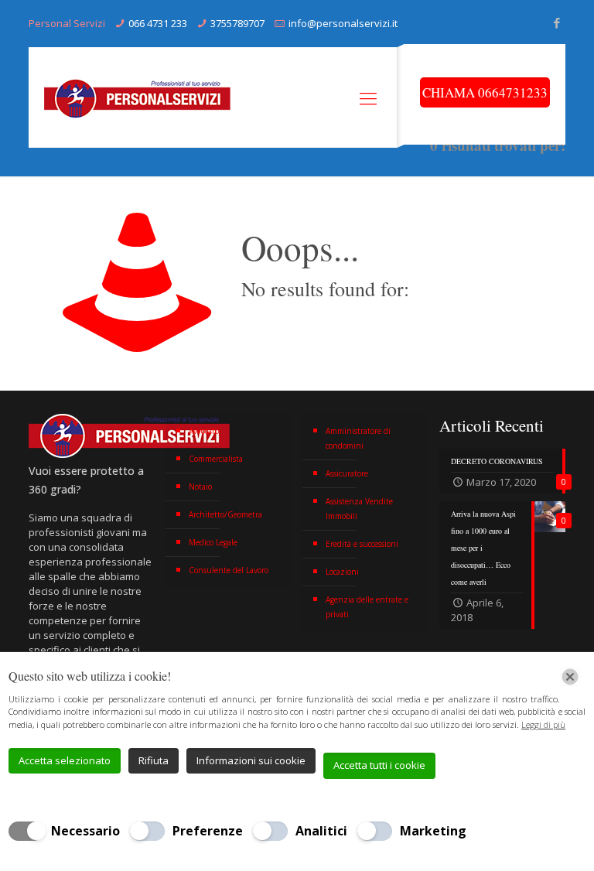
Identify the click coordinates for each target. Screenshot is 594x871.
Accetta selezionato (65, 760)
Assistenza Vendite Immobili (359, 508)
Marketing (433, 830)
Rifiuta (153, 760)
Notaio (200, 486)
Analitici (321, 830)
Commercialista (216, 458)
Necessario (85, 830)
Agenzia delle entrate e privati (367, 607)
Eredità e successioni (362, 543)
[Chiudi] (570, 677)
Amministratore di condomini (358, 438)
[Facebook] (557, 22)
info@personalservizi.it (343, 23)
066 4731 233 (157, 23)
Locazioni (342, 571)
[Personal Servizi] (140, 97)
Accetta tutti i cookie (379, 765)
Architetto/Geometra (225, 514)
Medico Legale (213, 542)
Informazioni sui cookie (251, 760)
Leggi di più (543, 724)
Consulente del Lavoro (228, 570)
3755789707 (237, 23)
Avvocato (204, 430)
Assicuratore (347, 473)
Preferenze (207, 830)
